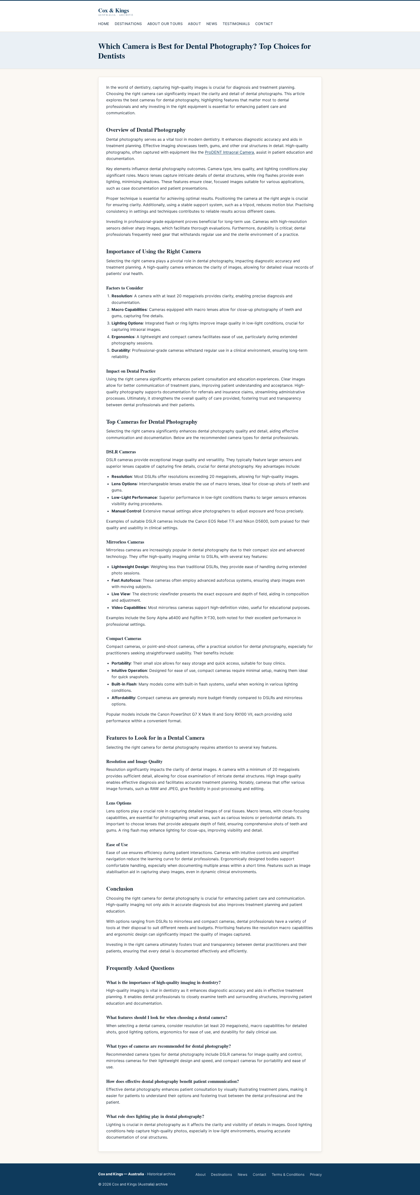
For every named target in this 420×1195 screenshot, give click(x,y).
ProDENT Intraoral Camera (229, 152)
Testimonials (236, 24)
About (194, 24)
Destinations (128, 24)
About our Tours (165, 24)
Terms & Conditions (288, 1174)
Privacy (316, 1174)
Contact (264, 24)
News (211, 24)
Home (103, 24)
